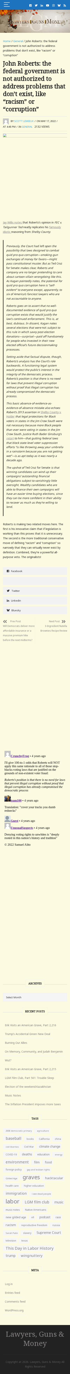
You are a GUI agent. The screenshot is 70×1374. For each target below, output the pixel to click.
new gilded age (16, 1217)
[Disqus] (35, 693)
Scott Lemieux (24, 121)
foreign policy (14, 1169)
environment (17, 1162)
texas (24, 1240)
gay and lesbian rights (38, 1169)
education (43, 1154)
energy (58, 1154)
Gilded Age (11, 1178)
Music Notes (13, 1095)
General (18, 41)
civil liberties (12, 1146)
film (37, 1162)
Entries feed (12, 1293)
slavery (27, 1233)
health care (12, 1185)
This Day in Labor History (29, 1248)
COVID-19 (11, 1154)
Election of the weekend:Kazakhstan (28, 1086)
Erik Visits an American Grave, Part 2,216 (30, 1025)
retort (10, 438)
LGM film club (37, 1202)
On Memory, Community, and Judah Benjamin (34, 1051)
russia (56, 1225)
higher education (34, 1185)
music (58, 1202)
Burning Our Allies (16, 1043)
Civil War (29, 1146)
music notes (13, 1209)
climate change (49, 1146)
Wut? (8, 1060)
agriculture (43, 1130)
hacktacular (54, 1178)
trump (11, 1255)
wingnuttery (32, 1255)
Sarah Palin (12, 1233)
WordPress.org (14, 1310)
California (44, 1139)
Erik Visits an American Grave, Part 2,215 (30, 1069)
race (58, 1217)
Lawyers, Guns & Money (35, 1338)
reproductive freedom (34, 1225)
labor (12, 1201)
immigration (16, 1193)
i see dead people (41, 1193)
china (58, 1139)
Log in (9, 1284)
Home (7, 41)
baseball (13, 1138)
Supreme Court (49, 1232)
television (11, 1240)
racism (11, 1225)
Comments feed (15, 1301)
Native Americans (35, 1209)
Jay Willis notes (13, 222)
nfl (32, 1217)
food (48, 1162)
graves (31, 1177)
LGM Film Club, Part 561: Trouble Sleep (29, 1078)
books (30, 1139)
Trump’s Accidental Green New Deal (27, 1034)
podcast (44, 1217)
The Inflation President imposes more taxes (33, 1104)
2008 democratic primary (19, 1130)
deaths (27, 1154)
